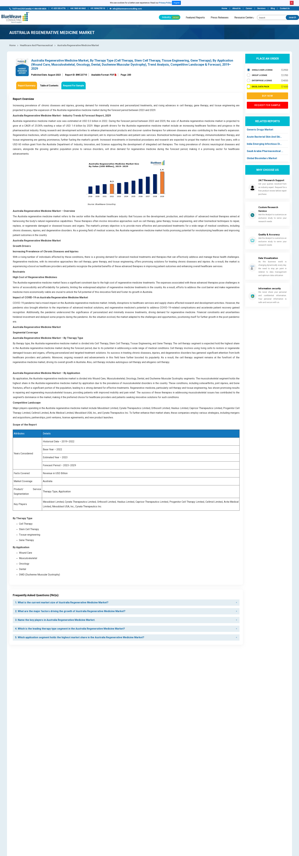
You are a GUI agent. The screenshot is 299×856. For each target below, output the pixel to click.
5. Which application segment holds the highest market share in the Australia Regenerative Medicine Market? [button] (79, 637)
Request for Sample (267, 105)
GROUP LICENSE (259, 75)
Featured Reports (195, 17)
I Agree (176, 3)
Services (261, 8)
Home (224, 8)
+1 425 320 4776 (58, 8)
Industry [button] (170, 17)
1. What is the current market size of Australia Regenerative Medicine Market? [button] (61, 602)
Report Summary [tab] (26, 85)
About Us (236, 8)
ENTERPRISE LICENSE (262, 80)
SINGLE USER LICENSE (262, 70)
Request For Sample (73, 85)
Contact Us (285, 8)
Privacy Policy (165, 3)
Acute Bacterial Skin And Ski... (264, 136)
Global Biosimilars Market (262, 158)
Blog (273, 8)
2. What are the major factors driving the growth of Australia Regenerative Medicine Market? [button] (70, 611)
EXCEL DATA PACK (260, 86)
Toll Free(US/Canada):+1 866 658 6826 (29, 9)
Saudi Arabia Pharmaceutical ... (265, 151)
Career (249, 8)
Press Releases (219, 17)
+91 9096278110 (97, 8)
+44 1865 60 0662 (78, 8)
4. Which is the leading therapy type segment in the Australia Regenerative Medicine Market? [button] (70, 628)
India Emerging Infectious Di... (264, 143)
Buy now (267, 96)
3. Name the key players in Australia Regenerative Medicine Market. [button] (55, 619)
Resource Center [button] (243, 17)
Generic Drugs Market (260, 129)
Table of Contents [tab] (49, 85)
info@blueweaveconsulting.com (127, 9)
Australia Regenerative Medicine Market (78, 45)
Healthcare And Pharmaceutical (36, 45)
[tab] (126, 602)
